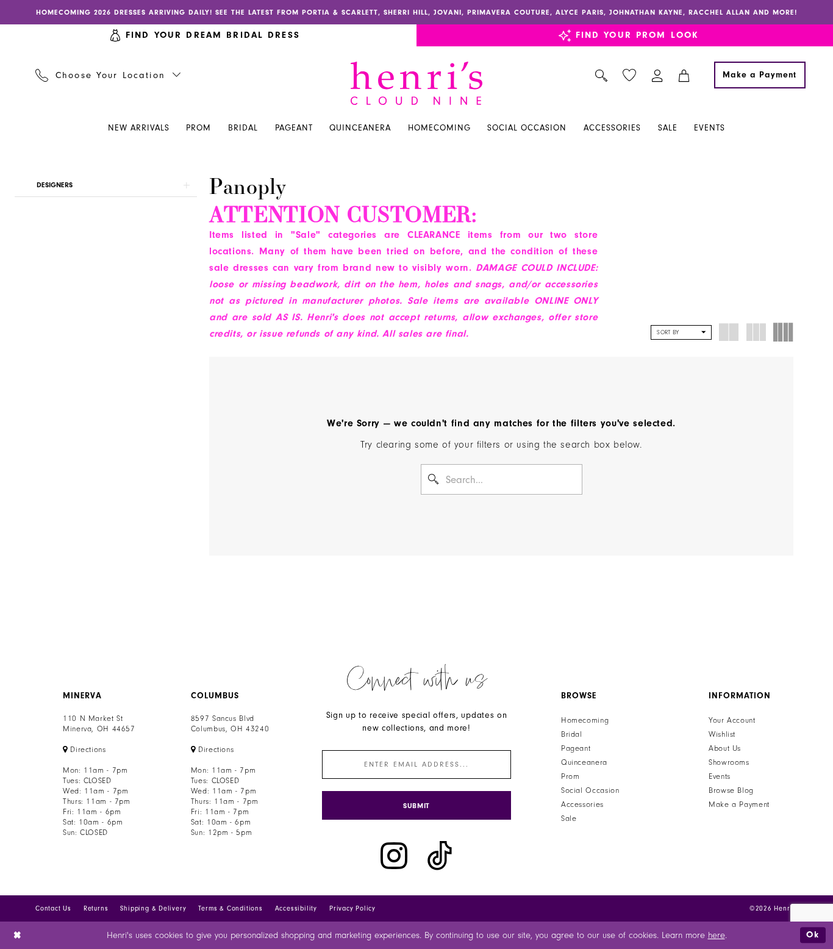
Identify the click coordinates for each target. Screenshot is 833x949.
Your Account (732, 720)
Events (720, 776)
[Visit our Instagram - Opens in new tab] (394, 856)
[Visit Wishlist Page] (629, 75)
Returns (96, 908)
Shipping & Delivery (153, 908)
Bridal (571, 734)
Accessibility (296, 908)
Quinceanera (584, 762)
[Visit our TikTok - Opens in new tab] (439, 856)
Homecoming (585, 720)
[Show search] (601, 75)
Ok (813, 934)
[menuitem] (108, 75)
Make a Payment (739, 804)
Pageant (575, 748)
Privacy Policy (352, 908)
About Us (725, 748)
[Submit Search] (434, 479)
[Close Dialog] (18, 935)
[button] (657, 75)
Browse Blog (731, 790)
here (716, 935)
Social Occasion (590, 790)
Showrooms (729, 762)
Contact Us (53, 908)
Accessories (582, 804)
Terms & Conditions (230, 908)
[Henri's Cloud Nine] (416, 83)
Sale (569, 818)
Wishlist (722, 734)
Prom (570, 776)
